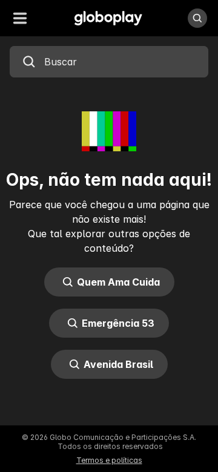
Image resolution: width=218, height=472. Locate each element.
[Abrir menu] (20, 18)
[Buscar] (197, 18)
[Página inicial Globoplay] (108, 18)
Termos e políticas (109, 460)
